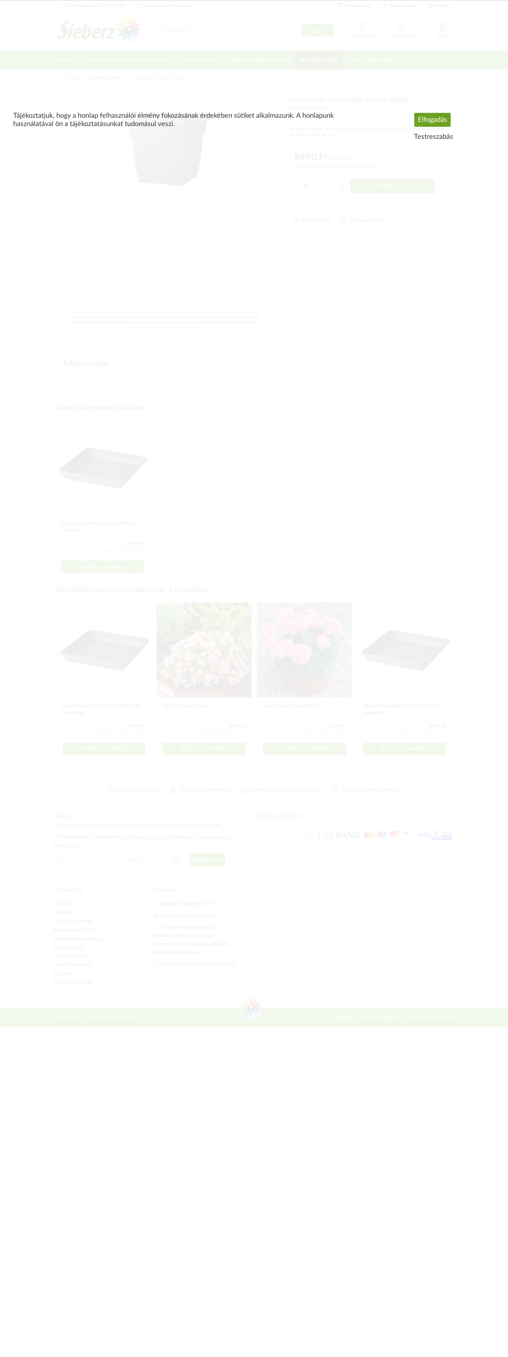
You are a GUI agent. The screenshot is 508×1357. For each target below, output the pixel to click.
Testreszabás (433, 136)
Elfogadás (432, 119)
